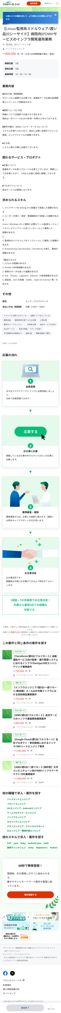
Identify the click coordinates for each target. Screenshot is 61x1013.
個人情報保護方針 (11, 989)
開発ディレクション (16, 847)
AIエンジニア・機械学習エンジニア (23, 830)
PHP (9, 843)
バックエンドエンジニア (18, 799)
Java (16, 843)
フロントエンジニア (16, 803)
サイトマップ (9, 993)
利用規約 (7, 985)
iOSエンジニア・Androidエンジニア (24, 808)
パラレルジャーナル (12, 980)
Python (53, 847)
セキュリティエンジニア (18, 821)
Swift (46, 843)
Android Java (34, 843)
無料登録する (30, 894)
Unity (31, 847)
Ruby (23, 843)
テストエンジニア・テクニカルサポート (25, 826)
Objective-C (42, 847)
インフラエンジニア (16, 817)
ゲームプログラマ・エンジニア (21, 812)
